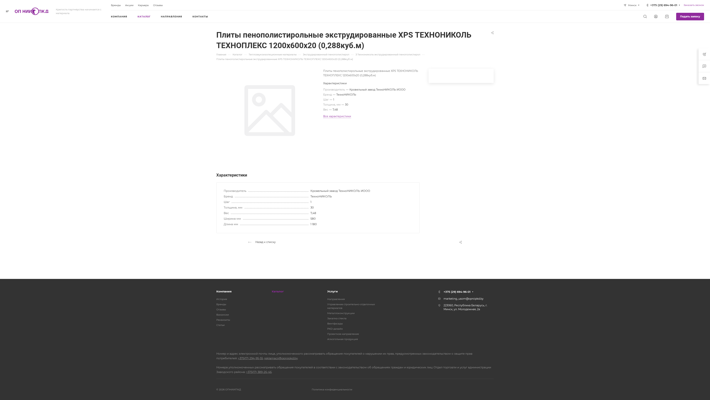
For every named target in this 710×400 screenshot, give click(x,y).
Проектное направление (343, 333)
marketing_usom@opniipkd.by (464, 298)
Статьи (220, 325)
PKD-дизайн (335, 328)
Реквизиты (223, 319)
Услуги (332, 291)
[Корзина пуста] (667, 16)
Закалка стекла (336, 318)
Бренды (221, 304)
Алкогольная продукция (342, 339)
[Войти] (655, 16)
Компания (223, 291)
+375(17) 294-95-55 (250, 358)
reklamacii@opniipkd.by (280, 358)
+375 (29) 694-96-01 (663, 5)
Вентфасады (335, 323)
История (221, 299)
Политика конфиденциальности (332, 389)
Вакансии (222, 314)
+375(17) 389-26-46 (259, 372)
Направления (336, 299)
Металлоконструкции (341, 313)
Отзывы (221, 309)
